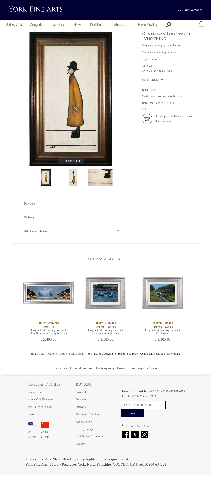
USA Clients (32, 434)
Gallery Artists (15, 25)
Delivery (29, 217)
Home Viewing (147, 25)
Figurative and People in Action (137, 368)
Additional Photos (35, 231)
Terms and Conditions (88, 414)
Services (58, 25)
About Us (120, 25)
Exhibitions (97, 25)
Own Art (81, 399)
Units (145, 79)
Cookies (80, 443)
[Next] (109, 99)
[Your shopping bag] (201, 25)
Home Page (37, 353)
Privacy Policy (84, 429)
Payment (29, 203)
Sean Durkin (174, 45)
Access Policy (84, 421)
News (77, 25)
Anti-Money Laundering (90, 436)
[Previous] (32, 99)
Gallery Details (44, 385)
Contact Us (34, 392)
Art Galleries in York (40, 406)
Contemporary (105, 368)
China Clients (45, 434)
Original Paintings (81, 368)
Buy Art (83, 385)
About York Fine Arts (40, 399)
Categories (37, 25)
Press (31, 414)
